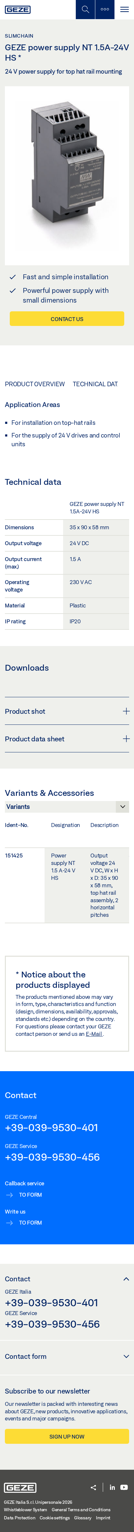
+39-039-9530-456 (52, 1157)
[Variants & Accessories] (67, 808)
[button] (93, 1488)
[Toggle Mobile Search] (85, 9)
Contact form (26, 1356)
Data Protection (19, 1517)
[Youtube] (124, 1487)
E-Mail (94, 1034)
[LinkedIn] (112, 1487)
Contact (17, 1279)
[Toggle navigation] (124, 9)
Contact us (67, 319)
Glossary (82, 1517)
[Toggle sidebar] (104, 9)
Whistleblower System (25, 1509)
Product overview (35, 384)
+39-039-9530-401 (51, 1127)
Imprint (103, 1517)
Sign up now (66, 1436)
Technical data (97, 384)
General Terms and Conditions (81, 1509)
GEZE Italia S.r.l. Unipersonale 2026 (38, 1502)
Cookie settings (55, 1517)
